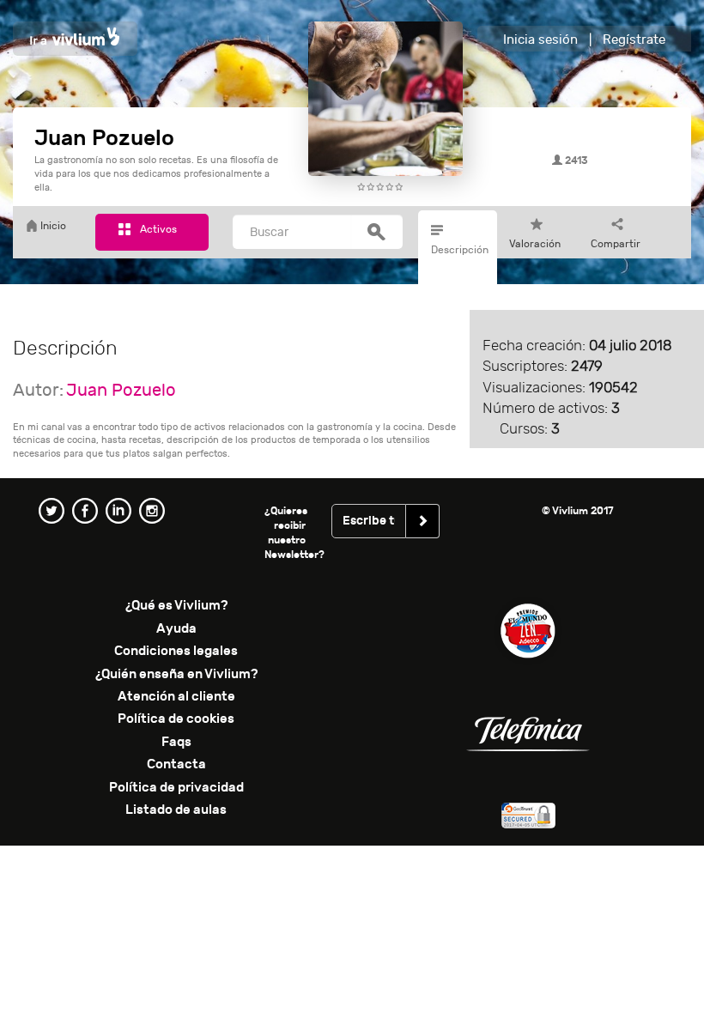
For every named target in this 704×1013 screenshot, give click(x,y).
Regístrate (634, 40)
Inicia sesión (540, 40)
